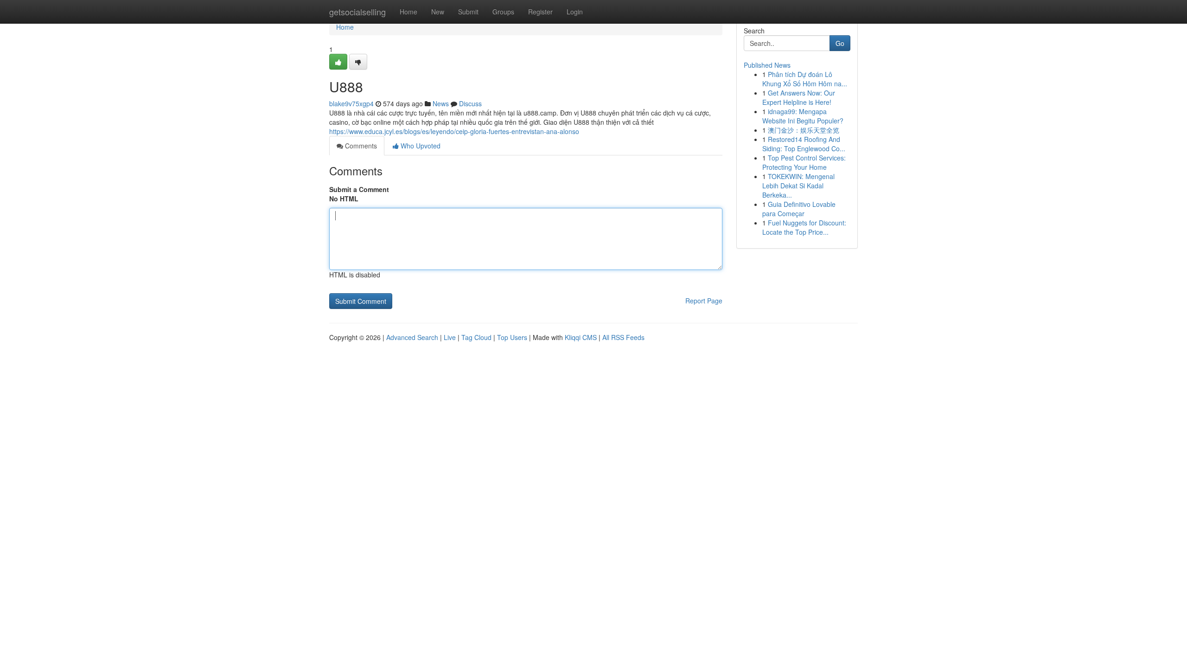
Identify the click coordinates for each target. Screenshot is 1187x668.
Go (840, 43)
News (441, 103)
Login (575, 11)
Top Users (512, 337)
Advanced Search (412, 337)
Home (408, 11)
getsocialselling (357, 12)
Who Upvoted (419, 145)
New (437, 11)
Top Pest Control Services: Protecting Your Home (804, 162)
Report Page (703, 300)
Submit (468, 11)
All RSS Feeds (623, 337)
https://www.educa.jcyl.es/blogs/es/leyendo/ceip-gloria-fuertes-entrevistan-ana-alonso (454, 131)
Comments (360, 145)
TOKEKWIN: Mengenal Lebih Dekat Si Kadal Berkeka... (798, 185)
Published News (767, 65)
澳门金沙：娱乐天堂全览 (803, 130)
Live (450, 337)
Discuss (470, 103)
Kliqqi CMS (581, 337)
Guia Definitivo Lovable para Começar (799, 208)
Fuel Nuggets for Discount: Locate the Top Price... (804, 227)
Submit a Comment (359, 189)
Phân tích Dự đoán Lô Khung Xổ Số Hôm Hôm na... (804, 79)
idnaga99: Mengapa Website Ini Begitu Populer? (802, 116)
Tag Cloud (476, 337)
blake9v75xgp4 (351, 103)
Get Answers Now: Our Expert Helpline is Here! (798, 97)
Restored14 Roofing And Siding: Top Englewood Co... (803, 144)
